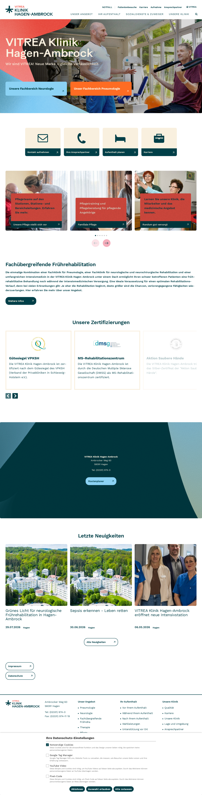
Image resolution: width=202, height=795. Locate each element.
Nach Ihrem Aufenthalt (135, 718)
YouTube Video (98, 768)
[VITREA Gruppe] (191, 7)
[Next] (15, 396)
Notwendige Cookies (94, 747)
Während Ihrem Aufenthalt (137, 713)
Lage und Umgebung (176, 723)
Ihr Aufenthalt (109, 14)
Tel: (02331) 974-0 (101, 470)
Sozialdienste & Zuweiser (144, 14)
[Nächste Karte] (106, 243)
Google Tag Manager (98, 758)
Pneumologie (87, 707)
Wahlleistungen (131, 723)
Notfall (107, 7)
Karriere (143, 7)
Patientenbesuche (127, 7)
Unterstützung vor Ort (135, 729)
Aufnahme (156, 7)
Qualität (169, 707)
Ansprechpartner (173, 7)
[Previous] (8, 396)
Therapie (85, 727)
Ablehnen (77, 789)
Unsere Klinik (179, 14)
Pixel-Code (97, 779)
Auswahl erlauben (99, 789)
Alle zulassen (123, 789)
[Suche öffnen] (196, 14)
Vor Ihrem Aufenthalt (134, 707)
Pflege (83, 732)
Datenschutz (15, 675)
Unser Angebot (81, 14)
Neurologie (86, 713)
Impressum (14, 666)
